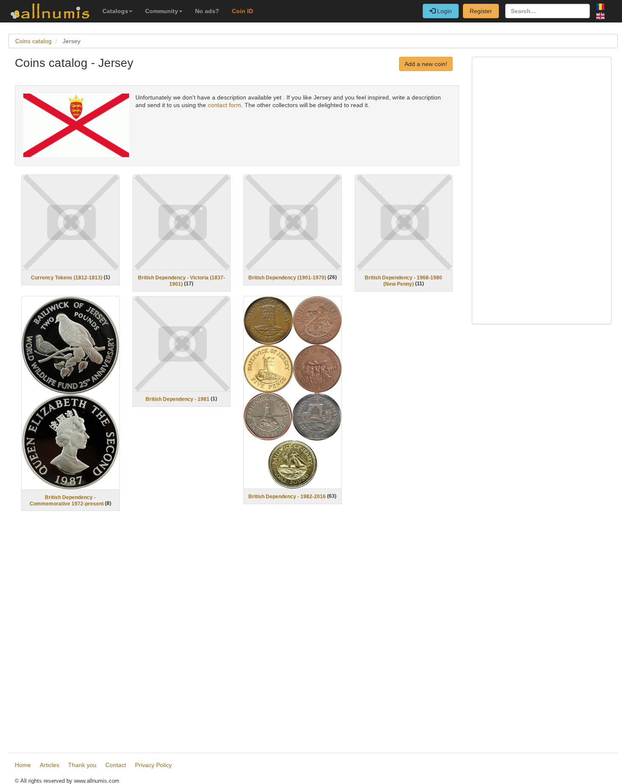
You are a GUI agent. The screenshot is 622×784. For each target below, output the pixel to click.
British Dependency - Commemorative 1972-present (67, 500)
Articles (49, 765)
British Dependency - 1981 (177, 399)
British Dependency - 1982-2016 (287, 497)
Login (443, 11)
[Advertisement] (237, 633)
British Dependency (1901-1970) (287, 278)
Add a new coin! (426, 64)
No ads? (207, 11)
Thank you (82, 765)
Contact (115, 765)
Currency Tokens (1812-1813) (66, 278)
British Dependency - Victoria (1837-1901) (181, 281)
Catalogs (115, 11)
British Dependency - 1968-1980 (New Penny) (403, 281)
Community (161, 11)
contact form (224, 105)
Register (481, 11)
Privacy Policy (153, 765)
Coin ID (242, 11)
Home (23, 765)
